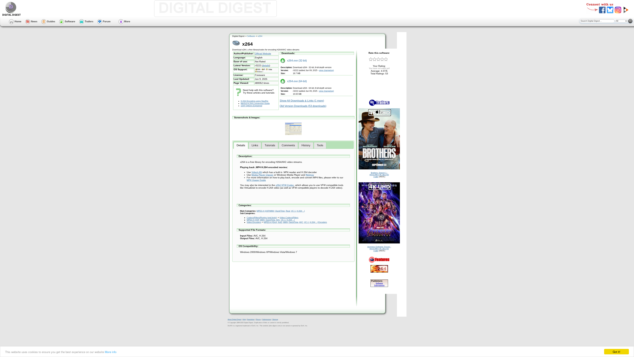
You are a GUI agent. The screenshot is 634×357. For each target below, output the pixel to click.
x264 (260, 36)
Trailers (88, 21)
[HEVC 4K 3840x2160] (379, 169)
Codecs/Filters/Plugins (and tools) (262, 218)
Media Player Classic (262, 175)
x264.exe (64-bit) (296, 81)
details (266, 65)
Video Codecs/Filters (289, 218)
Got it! (616, 352)
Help (244, 319)
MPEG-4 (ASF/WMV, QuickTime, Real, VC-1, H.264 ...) (281, 211)
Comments (288, 145)
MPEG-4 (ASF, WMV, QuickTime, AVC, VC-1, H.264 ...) (271, 220)
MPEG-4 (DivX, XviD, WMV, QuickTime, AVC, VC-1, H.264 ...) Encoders (295, 222)
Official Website (263, 53)
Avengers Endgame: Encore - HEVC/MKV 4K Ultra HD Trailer (379, 249)
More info (110, 352)
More (126, 21)
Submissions (266, 319)
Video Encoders (254, 222)
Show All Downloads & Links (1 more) (302, 100)
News (33, 21)
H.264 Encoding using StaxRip (254, 101)
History (305, 145)
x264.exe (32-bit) (296, 60)
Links (255, 145)
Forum (106, 21)
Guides (50, 21)
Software (69, 21)
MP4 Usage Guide (256, 180)
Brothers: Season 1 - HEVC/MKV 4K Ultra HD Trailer (379, 175)
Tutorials (270, 145)
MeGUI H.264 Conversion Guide (255, 103)
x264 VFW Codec (285, 185)
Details (241, 145)
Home (17, 21)
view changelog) (326, 70)
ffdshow (310, 175)
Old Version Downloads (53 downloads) (303, 106)
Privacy (258, 319)
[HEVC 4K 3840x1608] (379, 243)
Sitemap (275, 319)
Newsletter (251, 319)
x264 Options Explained (251, 106)
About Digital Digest (234, 319)
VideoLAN (256, 172)
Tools (320, 145)
